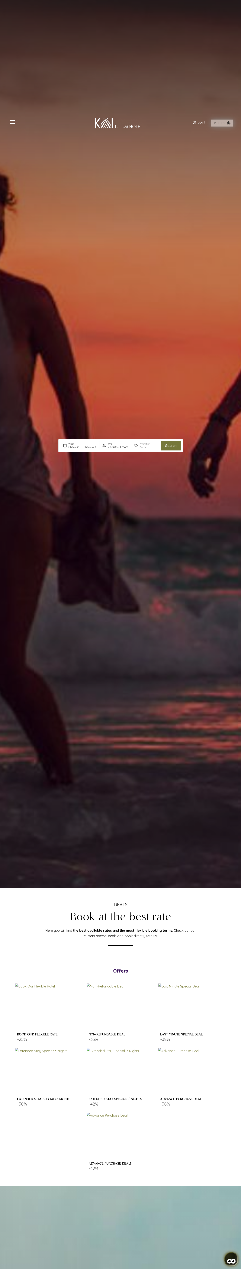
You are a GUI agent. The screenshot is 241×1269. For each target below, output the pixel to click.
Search (171, 446)
